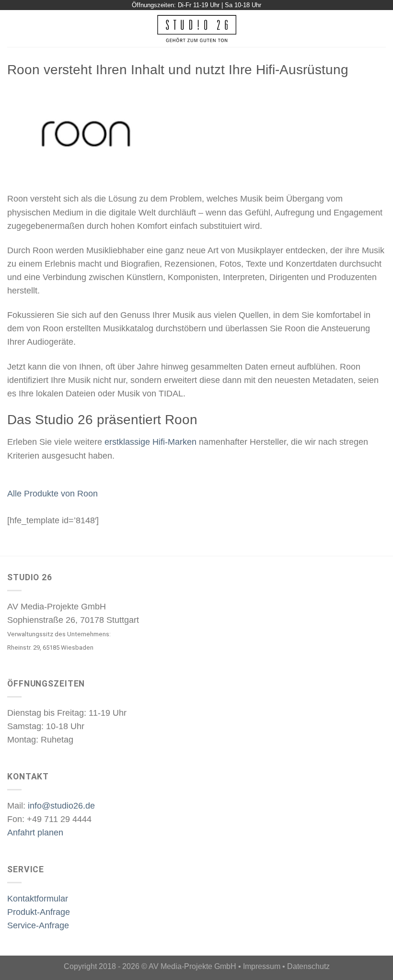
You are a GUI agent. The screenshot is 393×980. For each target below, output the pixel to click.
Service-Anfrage (38, 925)
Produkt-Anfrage (38, 912)
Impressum (261, 966)
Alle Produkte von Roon (52, 493)
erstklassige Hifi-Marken (150, 442)
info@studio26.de (61, 806)
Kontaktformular (37, 898)
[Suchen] (382, 28)
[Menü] (13, 28)
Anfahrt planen (35, 832)
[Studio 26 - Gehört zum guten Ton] (196, 28)
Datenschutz (308, 966)
